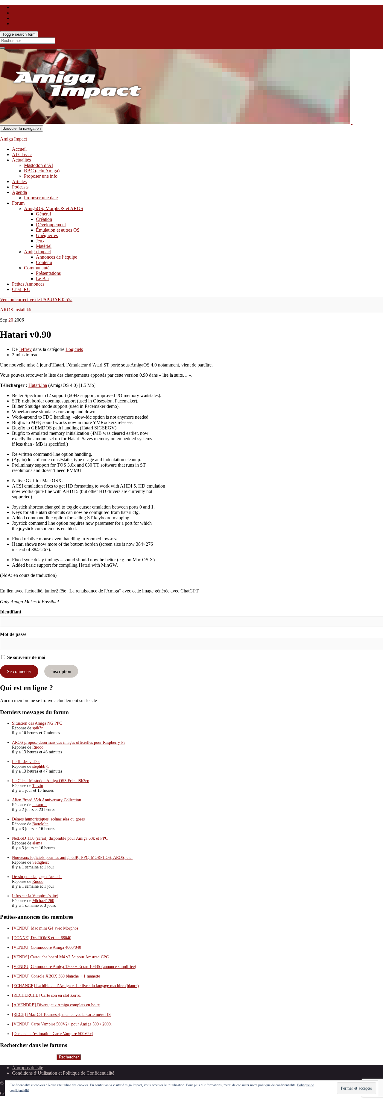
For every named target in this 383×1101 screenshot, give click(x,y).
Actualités (21, 159)
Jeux (40, 240)
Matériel (43, 246)
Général (43, 213)
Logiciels (74, 349)
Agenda (19, 192)
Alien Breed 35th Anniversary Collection (46, 800)
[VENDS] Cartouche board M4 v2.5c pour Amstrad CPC (60, 957)
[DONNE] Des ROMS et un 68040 (41, 938)
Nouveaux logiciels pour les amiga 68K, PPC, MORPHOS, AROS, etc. (72, 857)
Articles (19, 181)
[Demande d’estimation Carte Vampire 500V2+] (52, 1033)
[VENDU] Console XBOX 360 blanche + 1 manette (56, 976)
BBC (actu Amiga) (42, 170)
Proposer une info (40, 176)
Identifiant (10, 611)
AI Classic (22, 154)
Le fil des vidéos (26, 761)
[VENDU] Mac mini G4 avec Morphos (45, 928)
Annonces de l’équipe (56, 257)
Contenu (44, 262)
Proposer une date (41, 197)
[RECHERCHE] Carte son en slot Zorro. (46, 995)
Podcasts (20, 186)
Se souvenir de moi (25, 657)
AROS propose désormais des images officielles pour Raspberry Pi (68, 742)
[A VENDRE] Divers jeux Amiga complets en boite (56, 1005)
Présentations (48, 273)
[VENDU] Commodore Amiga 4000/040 (46, 947)
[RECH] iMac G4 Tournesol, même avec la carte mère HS (61, 1014)
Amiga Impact (13, 138)
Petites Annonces (28, 283)
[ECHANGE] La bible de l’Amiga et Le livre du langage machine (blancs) (75, 986)
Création (44, 219)
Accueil (19, 149)
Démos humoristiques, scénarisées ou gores (48, 819)
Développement (51, 224)
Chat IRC (21, 289)
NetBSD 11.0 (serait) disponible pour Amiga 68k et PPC (60, 838)
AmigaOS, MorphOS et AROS (53, 208)
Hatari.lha (37, 385)
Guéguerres (47, 235)
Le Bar (42, 278)
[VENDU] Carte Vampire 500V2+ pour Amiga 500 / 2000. (62, 1024)
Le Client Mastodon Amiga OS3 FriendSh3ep (50, 781)
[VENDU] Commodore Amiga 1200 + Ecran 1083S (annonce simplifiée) (74, 966)
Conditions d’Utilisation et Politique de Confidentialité (63, 1073)
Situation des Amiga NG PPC (37, 723)
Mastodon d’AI (38, 165)
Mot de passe (13, 634)
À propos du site (27, 1067)
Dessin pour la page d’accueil (37, 876)
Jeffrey (25, 349)
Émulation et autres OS (58, 230)
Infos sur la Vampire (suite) (35, 896)
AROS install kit (15, 309)
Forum (18, 203)
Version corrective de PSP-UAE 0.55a (36, 299)
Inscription (61, 671)
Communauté (36, 267)
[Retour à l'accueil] (351, 122)
